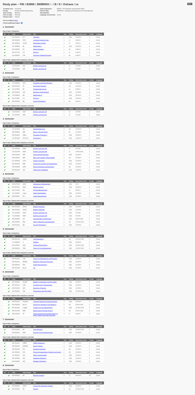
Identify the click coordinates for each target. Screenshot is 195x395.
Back (190, 4)
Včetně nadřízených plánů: (11, 23)
